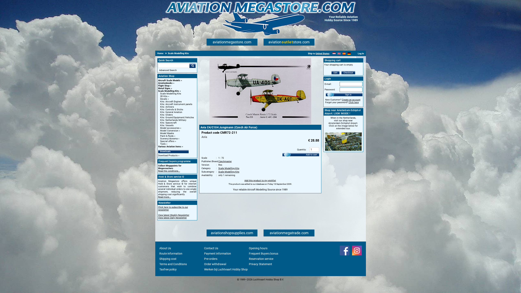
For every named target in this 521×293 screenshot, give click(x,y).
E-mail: (328, 84)
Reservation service (261, 258)
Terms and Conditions (173, 264)
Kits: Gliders (166, 115)
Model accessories (170, 128)
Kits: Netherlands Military (173, 120)
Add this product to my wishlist (260, 180)
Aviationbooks (165, 83)
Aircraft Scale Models (169, 80)
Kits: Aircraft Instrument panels (176, 104)
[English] (339, 53)
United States (322, 53)
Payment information (217, 253)
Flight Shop (164, 85)
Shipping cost (167, 258)
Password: (330, 89)
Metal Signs (164, 88)
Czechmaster (225, 161)
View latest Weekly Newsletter (173, 215)
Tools (163, 144)
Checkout (348, 72)
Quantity (301, 149)
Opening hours (258, 248)
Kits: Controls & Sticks (171, 109)
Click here (354, 102)
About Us (165, 248)
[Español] (344, 53)
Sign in (348, 94)
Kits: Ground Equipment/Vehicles (177, 117)
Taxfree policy (168, 269)
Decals (163, 99)
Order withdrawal (215, 264)
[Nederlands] (334, 53)
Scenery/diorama (169, 138)
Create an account (351, 99)
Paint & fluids (167, 136)
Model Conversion (169, 130)
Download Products (168, 155)
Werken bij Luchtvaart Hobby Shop (226, 269)
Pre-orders (210, 258)
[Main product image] (260, 123)
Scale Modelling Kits (168, 91)
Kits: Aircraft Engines (171, 101)
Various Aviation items (169, 146)
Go (192, 65)
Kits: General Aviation (171, 112)
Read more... (164, 197)
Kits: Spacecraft (168, 122)
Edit (335, 72)
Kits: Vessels (167, 125)
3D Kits (163, 96)
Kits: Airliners (167, 107)
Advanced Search (168, 70)
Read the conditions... (169, 171)
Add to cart (311, 154)
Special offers (167, 141)
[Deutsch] (349, 53)
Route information (170, 253)
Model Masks (167, 133)
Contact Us (211, 248)
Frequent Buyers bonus (263, 253)
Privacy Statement (260, 264)
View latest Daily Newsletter (172, 217)
